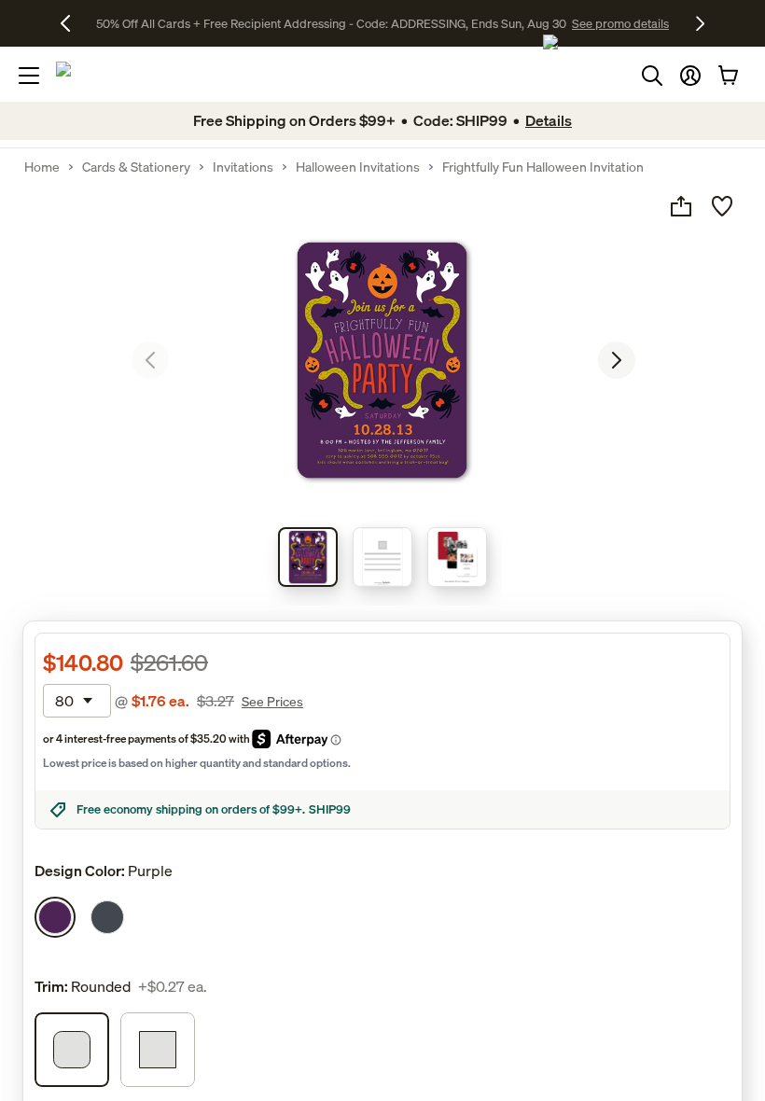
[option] (55, 917)
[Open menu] (29, 75)
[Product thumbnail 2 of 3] (382, 557)
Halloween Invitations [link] (358, 167)
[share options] (681, 206)
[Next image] (616, 360)
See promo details (620, 23)
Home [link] (42, 167)
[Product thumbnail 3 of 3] (457, 557)
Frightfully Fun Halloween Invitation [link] (543, 167)
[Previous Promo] (72, 23)
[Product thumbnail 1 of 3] (308, 557)
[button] (690, 75)
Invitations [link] (243, 167)
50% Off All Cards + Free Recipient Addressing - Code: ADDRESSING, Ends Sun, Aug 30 (331, 23)
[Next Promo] (700, 23)
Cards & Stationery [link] (136, 167)
